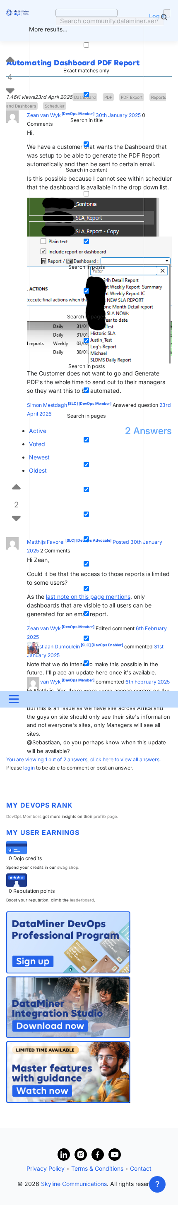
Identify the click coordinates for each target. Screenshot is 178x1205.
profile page (105, 816)
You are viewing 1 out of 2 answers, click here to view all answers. (83, 759)
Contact (141, 1168)
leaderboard (82, 900)
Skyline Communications (74, 1183)
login (29, 768)
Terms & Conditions (97, 1168)
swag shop (67, 867)
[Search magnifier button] (167, 13)
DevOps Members (23, 816)
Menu (12, 699)
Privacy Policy (45, 1168)
